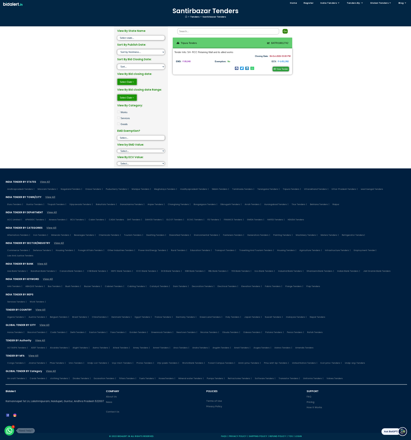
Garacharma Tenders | (132, 204)
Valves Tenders (335, 378)
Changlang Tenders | (179, 204)
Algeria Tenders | (16, 317)
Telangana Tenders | (268, 189)
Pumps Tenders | (216, 378)
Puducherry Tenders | (117, 189)
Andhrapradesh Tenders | (20, 189)
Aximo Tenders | (101, 347)
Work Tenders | (38, 301)
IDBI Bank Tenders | (195, 271)
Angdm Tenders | (222, 347)
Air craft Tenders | (16, 378)
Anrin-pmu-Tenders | (249, 362)
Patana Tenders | (274, 332)
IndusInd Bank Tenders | (290, 271)
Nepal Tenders (317, 317)
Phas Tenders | (58, 362)
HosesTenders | (167, 378)
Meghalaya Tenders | (165, 189)
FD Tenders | (214, 219)
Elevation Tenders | (251, 286)
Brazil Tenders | (80, 317)
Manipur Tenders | (141, 189)
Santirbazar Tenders (214, 16)
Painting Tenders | (283, 235)
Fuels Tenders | (147, 378)
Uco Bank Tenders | (264, 271)
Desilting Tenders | (156, 235)
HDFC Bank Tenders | (122, 271)
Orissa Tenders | (94, 189)
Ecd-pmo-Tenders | (331, 362)
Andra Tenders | (200, 347)
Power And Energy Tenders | (153, 250)
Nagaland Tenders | (71, 189)
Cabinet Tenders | (114, 286)
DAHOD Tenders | (154, 219)
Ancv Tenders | (181, 347)
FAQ (309, 396)
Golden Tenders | (138, 332)
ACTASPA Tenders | (17, 347)
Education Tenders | (201, 250)
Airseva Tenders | (58, 219)
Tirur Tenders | (299, 204)
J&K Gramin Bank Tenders (376, 271)
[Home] (186, 16)
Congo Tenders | (16, 362)
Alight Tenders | (81, 347)
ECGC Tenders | (195, 219)
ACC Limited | (14, 219)
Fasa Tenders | (118, 332)
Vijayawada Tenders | (81, 204)
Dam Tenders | (181, 286)
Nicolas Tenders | (209, 332)
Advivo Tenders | (283, 347)
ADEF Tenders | (39, 347)
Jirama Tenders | (37, 362)
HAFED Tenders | (275, 219)
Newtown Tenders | (186, 332)
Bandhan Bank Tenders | (43, 271)
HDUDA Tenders (296, 219)
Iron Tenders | (40, 235)
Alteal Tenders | (121, 347)
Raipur (335, 204)
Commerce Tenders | (18, 250)
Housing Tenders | (65, 250)
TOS (290, 436)
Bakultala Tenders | (106, 204)
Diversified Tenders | (180, 235)
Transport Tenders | (225, 250)
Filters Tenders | (127, 378)
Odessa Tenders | (252, 332)
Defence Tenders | (42, 250)
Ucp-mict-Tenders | (122, 362)
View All (45, 182)
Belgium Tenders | (59, 317)
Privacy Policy (214, 406)
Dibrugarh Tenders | (230, 204)
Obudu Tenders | (231, 332)
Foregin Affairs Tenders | (91, 250)
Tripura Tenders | (292, 189)
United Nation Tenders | (304, 362)
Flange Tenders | (294, 286)
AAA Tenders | (14, 286)
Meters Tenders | (330, 235)
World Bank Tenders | (193, 362)
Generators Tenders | (258, 235)
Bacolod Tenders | (37, 332)
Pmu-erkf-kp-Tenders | (276, 362)
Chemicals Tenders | (110, 235)
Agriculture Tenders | (310, 250)
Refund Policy (278, 436)
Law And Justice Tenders (20, 255)
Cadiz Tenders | (58, 332)
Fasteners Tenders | (233, 235)
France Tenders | (164, 317)
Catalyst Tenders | (160, 286)
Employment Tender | (365, 250)
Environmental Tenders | (207, 235)
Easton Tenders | (98, 332)
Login (298, 436)
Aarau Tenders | (15, 332)
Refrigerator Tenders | (353, 235)
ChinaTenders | (100, 317)
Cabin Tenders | (97, 219)
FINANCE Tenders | (234, 219)
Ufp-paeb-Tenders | (168, 362)
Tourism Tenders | (133, 235)
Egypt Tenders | (143, 317)
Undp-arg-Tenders (355, 362)
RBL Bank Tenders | (218, 271)
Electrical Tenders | (228, 286)
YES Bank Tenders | (241, 271)
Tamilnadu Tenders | (243, 189)
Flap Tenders (313, 286)
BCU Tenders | (77, 219)
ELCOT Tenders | (175, 219)
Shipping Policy (258, 436)
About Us (111, 396)
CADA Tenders (116, 219)
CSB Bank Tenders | (97, 271)
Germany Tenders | (186, 317)
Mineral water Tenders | (191, 378)
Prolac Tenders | (145, 362)
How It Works (314, 407)
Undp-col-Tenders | (98, 362)
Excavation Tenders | (105, 378)
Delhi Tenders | (78, 332)
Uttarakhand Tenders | (316, 189)
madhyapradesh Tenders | (194, 189)
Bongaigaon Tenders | (205, 204)
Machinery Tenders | (306, 235)
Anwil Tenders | (242, 347)
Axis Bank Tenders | (17, 271)
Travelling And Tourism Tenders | (256, 250)
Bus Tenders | (55, 286)
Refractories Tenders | (240, 378)
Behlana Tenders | (319, 204)
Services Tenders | (16, 301)
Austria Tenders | (38, 317)
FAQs (224, 436)
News (109, 402)
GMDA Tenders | (255, 219)
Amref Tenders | (161, 347)
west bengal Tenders (372, 189)
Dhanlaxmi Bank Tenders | (320, 271)
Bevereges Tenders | (85, 235)
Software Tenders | (265, 378)
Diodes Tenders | (82, 378)
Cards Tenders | (38, 378)
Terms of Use (214, 401)
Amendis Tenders (304, 347)
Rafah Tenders (315, 332)
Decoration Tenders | (203, 286)
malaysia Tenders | (296, 317)
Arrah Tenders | (253, 204)
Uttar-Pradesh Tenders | (345, 189)
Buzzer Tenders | (93, 286)
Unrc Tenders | (76, 362)
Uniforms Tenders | (313, 378)
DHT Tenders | (134, 219)
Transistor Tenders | (289, 378)
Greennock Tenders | (162, 332)
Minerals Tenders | (61, 235)
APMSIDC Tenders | (35, 219)
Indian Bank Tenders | (348, 271)
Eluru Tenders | (15, 204)
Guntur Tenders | (35, 204)
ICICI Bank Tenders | (147, 271)
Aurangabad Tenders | (276, 204)
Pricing (310, 402)
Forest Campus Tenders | (221, 362)
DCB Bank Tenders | (171, 271)
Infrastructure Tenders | (337, 250)
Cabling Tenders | (136, 286)
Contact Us (112, 411)
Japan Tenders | (253, 317)
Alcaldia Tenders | (59, 347)
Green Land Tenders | (211, 317)
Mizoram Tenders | (47, 189)
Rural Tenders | (179, 250)
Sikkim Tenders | (220, 189)
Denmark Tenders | (121, 317)
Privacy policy (238, 436)
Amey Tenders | (141, 347)
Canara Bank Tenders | (72, 271)
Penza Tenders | (295, 332)
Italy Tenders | (233, 317)
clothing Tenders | (60, 378)
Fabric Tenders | (273, 286)
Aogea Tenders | (262, 347)
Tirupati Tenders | (56, 204)
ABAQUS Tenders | (35, 286)
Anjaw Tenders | (156, 204)
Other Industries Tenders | (121, 250)
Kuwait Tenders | (274, 317)
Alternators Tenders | (18, 235)
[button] (237, 68)
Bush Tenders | (73, 286)
